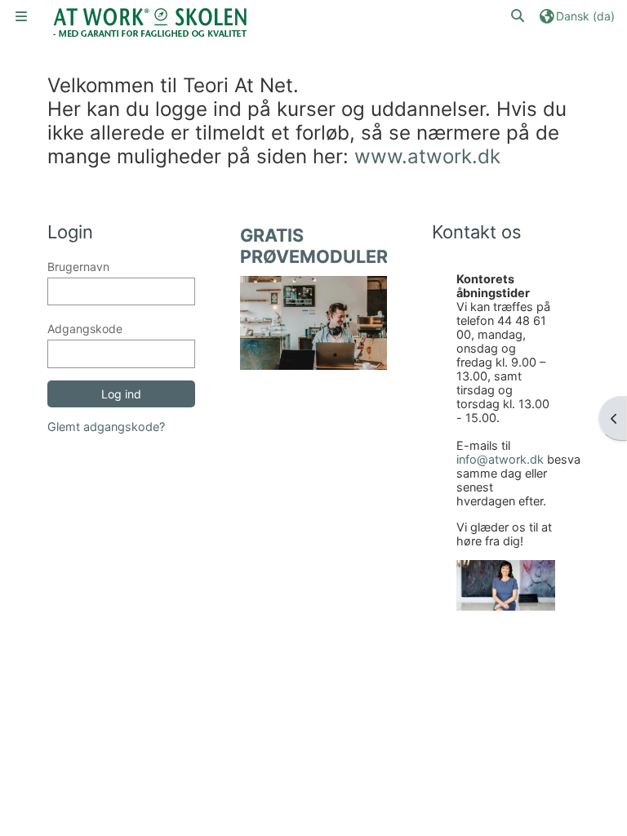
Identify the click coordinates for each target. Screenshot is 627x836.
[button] (518, 15)
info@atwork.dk (500, 459)
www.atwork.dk (427, 156)
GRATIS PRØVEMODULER (314, 246)
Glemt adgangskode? (106, 427)
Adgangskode (84, 329)
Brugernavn (78, 266)
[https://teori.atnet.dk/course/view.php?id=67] (314, 322)
